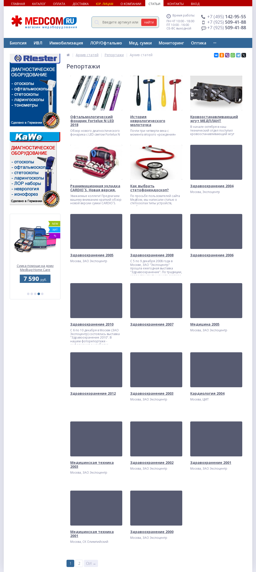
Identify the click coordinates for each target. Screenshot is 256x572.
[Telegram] (238, 55)
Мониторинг (171, 43)
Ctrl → (91, 563)
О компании (130, 4)
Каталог (39, 4)
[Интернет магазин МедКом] (68, 54)
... (214, 41)
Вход (195, 4)
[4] (39, 294)
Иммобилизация (66, 43)
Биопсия (18, 43)
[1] (28, 294)
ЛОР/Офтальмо (106, 43)
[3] (35, 294)
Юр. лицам (104, 4)
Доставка (80, 4)
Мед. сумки (140, 43)
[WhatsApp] (232, 55)
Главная (18, 4)
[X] (244, 55)
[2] (31, 294)
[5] (42, 294)
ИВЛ (38, 43)
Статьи (154, 4)
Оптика (198, 43)
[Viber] (227, 55)
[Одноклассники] (222, 55)
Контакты (176, 4)
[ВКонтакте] (216, 55)
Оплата (59, 4)
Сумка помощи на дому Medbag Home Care (35, 268)
